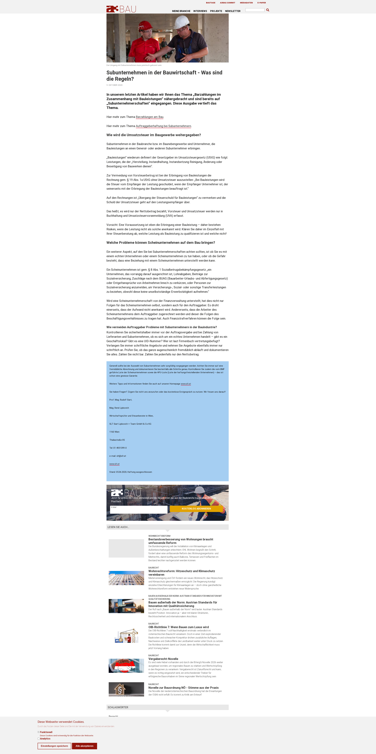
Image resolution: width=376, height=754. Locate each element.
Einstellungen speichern (54, 746)
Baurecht (153, 568)
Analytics (45, 738)
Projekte (216, 11)
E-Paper (261, 2)
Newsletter (232, 11)
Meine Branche (181, 11)
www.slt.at (186, 383)
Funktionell (46, 732)
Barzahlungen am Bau (149, 117)
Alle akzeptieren (84, 746)
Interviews (200, 11)
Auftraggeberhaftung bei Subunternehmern (163, 126)
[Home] (121, 9)
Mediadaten (246, 2)
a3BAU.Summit (227, 2)
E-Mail (113, 507)
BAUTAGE (210, 2)
